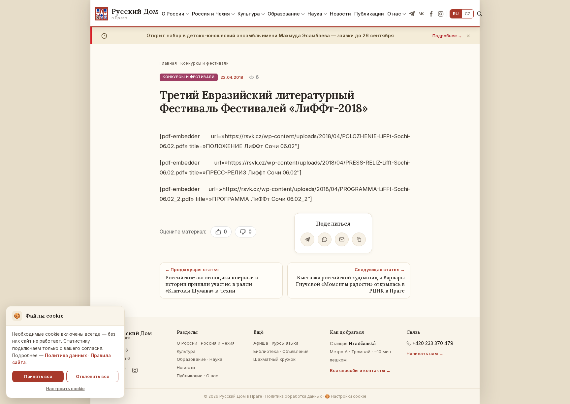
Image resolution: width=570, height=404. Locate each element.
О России (173, 13)
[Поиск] (479, 14)
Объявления (295, 351)
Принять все (38, 376)
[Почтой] (342, 239)
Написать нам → (424, 353)
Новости (340, 13)
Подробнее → (447, 35)
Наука (314, 13)
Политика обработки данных (293, 396)
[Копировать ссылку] (359, 239)
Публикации (369, 13)
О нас (394, 13)
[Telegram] (412, 14)
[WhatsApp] (325, 239)
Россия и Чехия (211, 13)
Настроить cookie (65, 388)
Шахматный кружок (274, 359)
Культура (249, 13)
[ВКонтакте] (421, 14)
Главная (168, 63)
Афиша (260, 343)
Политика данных (66, 355)
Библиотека (266, 351)
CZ (467, 13)
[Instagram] (440, 14)
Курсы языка (285, 343)
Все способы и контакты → (360, 370)
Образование (284, 13)
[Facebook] (431, 14)
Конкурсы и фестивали (204, 63)
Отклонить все (92, 376)
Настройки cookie (345, 396)
